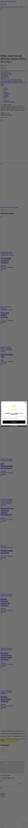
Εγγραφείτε (13, 422)
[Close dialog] (25, 403)
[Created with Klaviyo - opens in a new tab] (14, 426)
